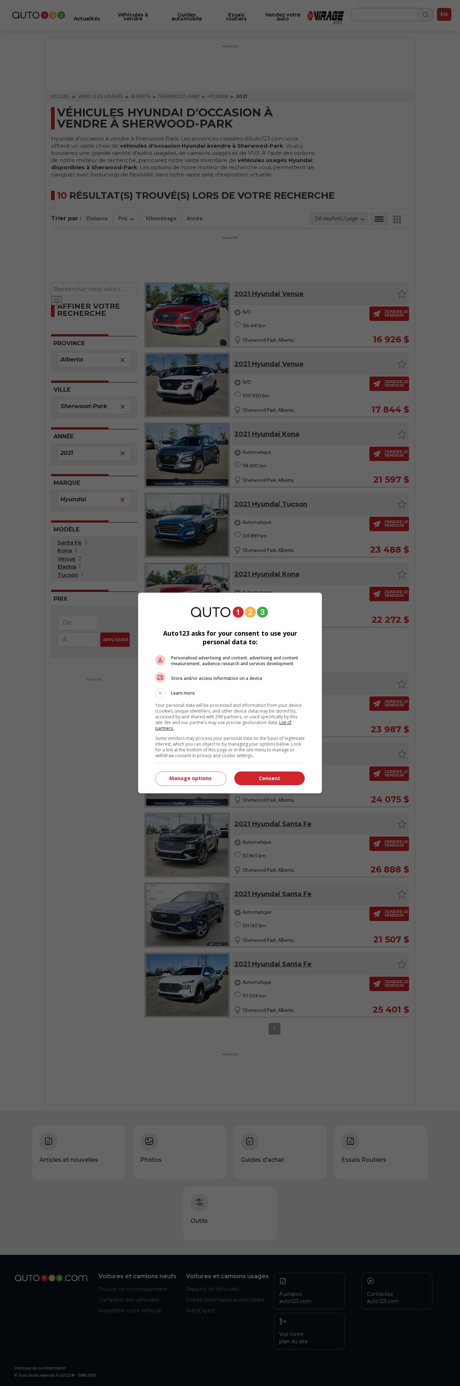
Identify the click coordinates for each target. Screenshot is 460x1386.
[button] (230, 693)
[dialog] (230, 693)
